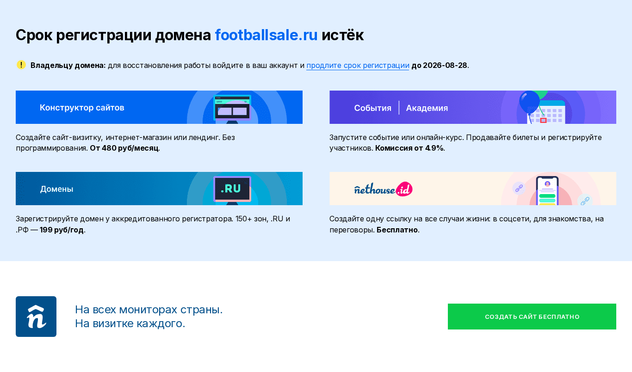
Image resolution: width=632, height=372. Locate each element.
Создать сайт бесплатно (532, 316)
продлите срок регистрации (357, 65)
